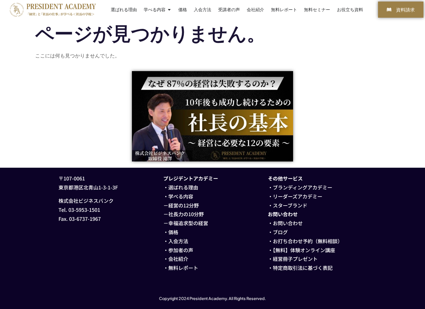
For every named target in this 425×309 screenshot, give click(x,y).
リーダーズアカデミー (297, 196)
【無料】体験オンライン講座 (304, 250)
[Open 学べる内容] (169, 9)
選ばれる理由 (183, 187)
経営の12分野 (183, 205)
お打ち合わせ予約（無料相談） (308, 241)
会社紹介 (178, 258)
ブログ (280, 232)
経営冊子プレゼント (295, 258)
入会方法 (178, 241)
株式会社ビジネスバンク (86, 200)
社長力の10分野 (186, 214)
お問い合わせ (288, 223)
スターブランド (290, 205)
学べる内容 (180, 196)
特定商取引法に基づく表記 (303, 267)
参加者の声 (180, 250)
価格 (173, 232)
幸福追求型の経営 (188, 223)
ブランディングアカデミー (302, 187)
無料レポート (183, 267)
